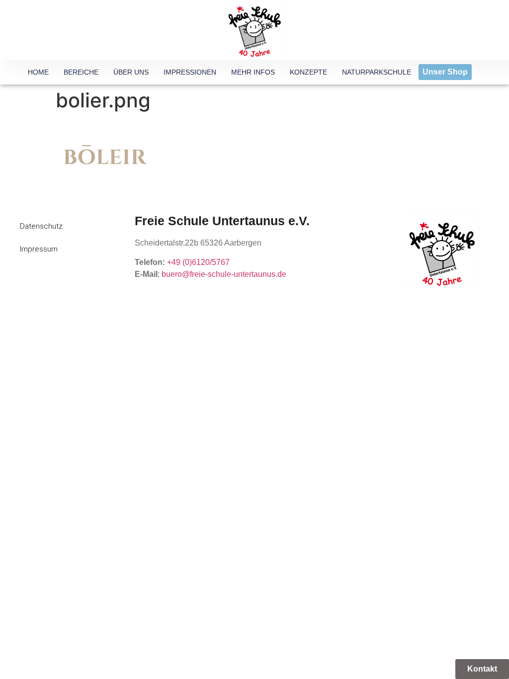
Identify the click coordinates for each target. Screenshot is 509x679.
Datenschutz (41, 226)
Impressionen (190, 72)
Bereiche (81, 72)
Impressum (39, 249)
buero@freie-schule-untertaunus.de (224, 274)
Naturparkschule (376, 72)
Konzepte (308, 72)
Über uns (131, 72)
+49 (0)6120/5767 (198, 262)
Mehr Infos (253, 72)
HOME (38, 72)
